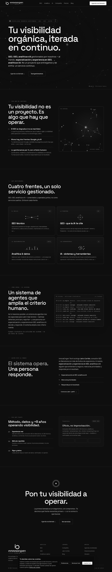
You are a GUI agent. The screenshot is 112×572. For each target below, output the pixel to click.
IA (52, 3)
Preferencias (64, 563)
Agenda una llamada (98, 3)
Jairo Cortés (66, 551)
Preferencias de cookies (97, 568)
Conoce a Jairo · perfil (69, 392)
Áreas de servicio (89, 551)
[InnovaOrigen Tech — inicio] (14, 3)
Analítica (47, 3)
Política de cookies (34, 567)
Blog (72, 3)
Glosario (86, 554)
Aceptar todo (87, 563)
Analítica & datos (45, 554)
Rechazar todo (76, 563)
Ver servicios (66, 522)
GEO (41, 551)
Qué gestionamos (37, 74)
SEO (40, 3)
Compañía (58, 3)
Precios (66, 3)
